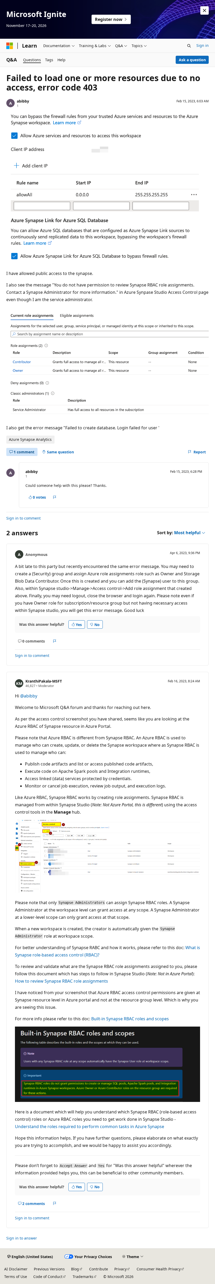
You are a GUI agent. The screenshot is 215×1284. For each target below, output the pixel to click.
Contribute (98, 1268)
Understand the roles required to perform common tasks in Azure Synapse (89, 1126)
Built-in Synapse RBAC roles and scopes (130, 1019)
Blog (75, 1268)
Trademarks (83, 1276)
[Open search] (189, 45)
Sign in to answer (21, 1238)
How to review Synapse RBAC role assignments (61, 981)
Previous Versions (49, 1268)
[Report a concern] (54, 497)
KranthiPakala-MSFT (43, 681)
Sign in (202, 45)
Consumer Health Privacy (159, 1268)
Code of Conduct (47, 1276)
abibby (23, 101)
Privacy (120, 1268)
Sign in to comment (23, 518)
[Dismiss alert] (204, 10)
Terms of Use (15, 1276)
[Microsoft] (9, 45)
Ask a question (192, 59)
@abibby (28, 696)
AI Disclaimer (16, 1268)
